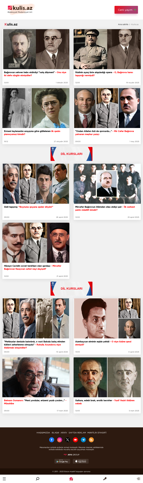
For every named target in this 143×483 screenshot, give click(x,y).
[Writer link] (105, 478)
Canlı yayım (125, 9)
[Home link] (71, 478)
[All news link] (138, 478)
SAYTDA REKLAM (77, 433)
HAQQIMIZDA (43, 433)
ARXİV (64, 433)
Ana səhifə (123, 24)
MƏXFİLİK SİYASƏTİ (96, 433)
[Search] (37, 478)
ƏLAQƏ (55, 433)
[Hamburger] (4, 478)
